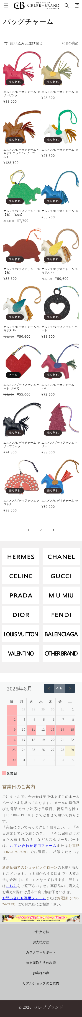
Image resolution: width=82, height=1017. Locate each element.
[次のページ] (53, 530)
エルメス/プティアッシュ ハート (59, 328)
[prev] (49, 688)
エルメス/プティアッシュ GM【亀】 (22, 270)
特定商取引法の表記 (41, 963)
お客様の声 (41, 973)
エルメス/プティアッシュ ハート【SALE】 (21, 386)
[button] (6, 5)
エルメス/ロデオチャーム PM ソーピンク (22, 93)
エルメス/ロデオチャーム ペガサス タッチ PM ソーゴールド (21, 153)
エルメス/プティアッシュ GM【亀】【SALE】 (22, 212)
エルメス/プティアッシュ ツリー (59, 444)
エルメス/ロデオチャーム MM (57, 386)
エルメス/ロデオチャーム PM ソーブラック (22, 444)
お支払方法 (41, 942)
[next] (70, 688)
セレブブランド (49, 1007)
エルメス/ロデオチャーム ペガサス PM (59, 270)
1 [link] (29, 530)
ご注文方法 (41, 932)
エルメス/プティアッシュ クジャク (21, 502)
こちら (11, 886)
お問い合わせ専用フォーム (33, 845)
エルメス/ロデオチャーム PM (60, 91)
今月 (59, 688)
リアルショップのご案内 (41, 983)
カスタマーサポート (41, 952)
